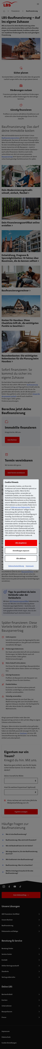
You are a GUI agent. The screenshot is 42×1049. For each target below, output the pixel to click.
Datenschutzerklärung (16, 566)
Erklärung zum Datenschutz (20, 507)
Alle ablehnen (21, 558)
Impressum (30, 566)
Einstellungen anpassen (21, 551)
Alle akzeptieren (21, 543)
